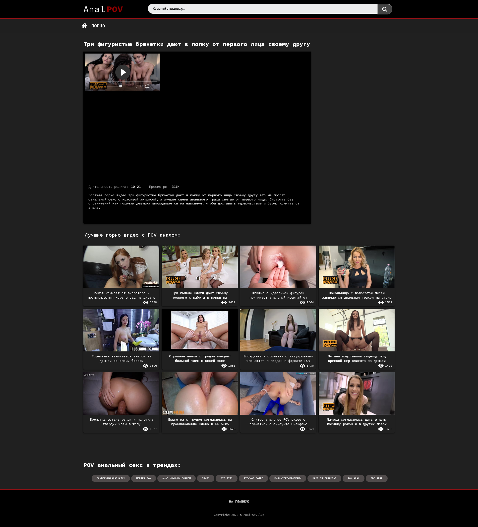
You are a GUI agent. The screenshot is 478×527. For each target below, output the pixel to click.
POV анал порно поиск (384, 9)
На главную (239, 501)
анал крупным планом (176, 478)
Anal (103, 9)
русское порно (253, 478)
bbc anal (377, 478)
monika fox (143, 478)
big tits (227, 478)
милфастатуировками (287, 478)
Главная (84, 26)
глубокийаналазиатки (111, 478)
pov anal (353, 478)
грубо (205, 478)
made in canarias (324, 478)
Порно (98, 26)
